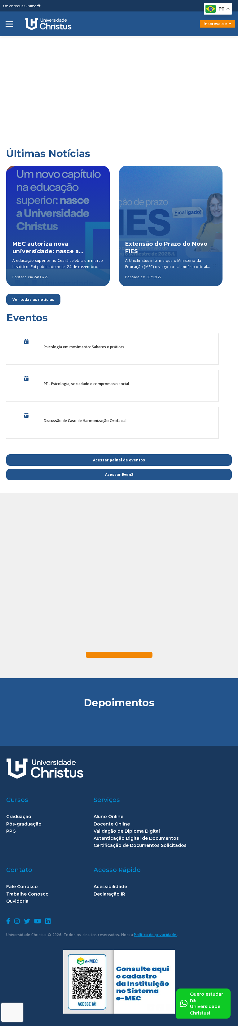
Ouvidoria (17, 901)
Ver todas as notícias (33, 299)
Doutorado (207, 28)
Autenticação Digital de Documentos (136, 838)
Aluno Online (108, 816)
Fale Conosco (22, 886)
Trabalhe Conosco (27, 894)
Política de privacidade (155, 934)
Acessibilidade (110, 886)
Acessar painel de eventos (119, 460)
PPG (11, 831)
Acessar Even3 (119, 474)
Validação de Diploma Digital (127, 831)
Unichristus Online (20, 5)
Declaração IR (109, 894)
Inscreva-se (215, 23)
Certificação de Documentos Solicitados (140, 845)
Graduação (18, 816)
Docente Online (112, 824)
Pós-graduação (24, 824)
